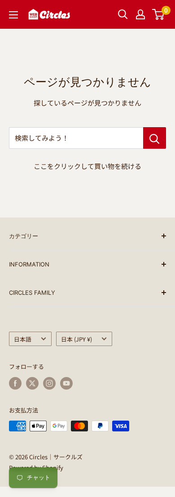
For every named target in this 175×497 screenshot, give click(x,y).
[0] (158, 14)
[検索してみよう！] (154, 138)
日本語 (22, 339)
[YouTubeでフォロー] (66, 383)
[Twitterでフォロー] (32, 383)
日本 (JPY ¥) (76, 339)
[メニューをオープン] (13, 14)
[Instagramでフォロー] (49, 383)
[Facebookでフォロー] (15, 383)
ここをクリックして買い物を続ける (87, 166)
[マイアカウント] (140, 14)
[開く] (123, 14)
